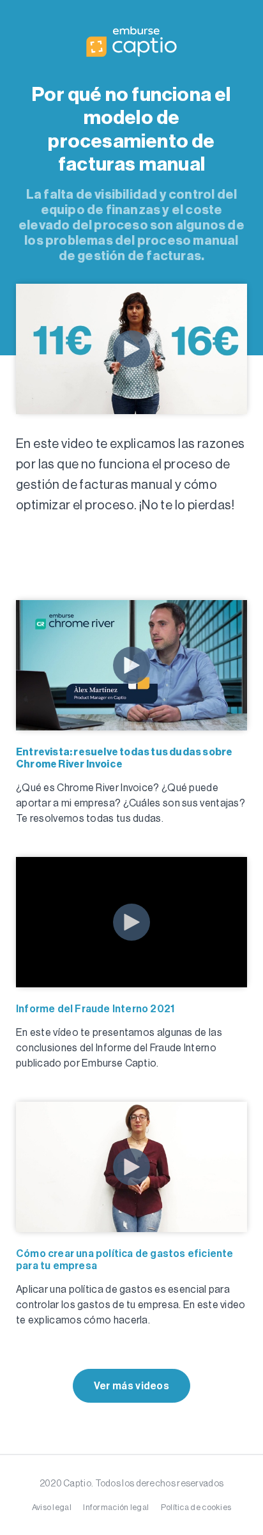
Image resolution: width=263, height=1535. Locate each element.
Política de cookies (196, 1507)
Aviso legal (51, 1507)
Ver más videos (131, 1386)
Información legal (116, 1507)
